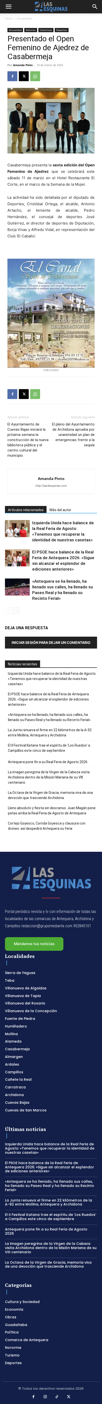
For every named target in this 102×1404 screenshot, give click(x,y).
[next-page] (16, 611)
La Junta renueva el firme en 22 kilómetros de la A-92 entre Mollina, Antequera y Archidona (50, 732)
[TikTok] (57, 1397)
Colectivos (46, 30)
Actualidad (24, 18)
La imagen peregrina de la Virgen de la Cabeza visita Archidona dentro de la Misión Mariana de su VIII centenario (49, 777)
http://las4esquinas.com (51, 485)
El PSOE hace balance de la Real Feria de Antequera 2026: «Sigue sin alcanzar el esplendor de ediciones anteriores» (48, 699)
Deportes (61, 30)
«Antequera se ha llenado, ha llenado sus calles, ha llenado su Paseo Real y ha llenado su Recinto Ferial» (49, 717)
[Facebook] (12, 76)
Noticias (31, 30)
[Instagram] (45, 1397)
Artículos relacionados (26, 510)
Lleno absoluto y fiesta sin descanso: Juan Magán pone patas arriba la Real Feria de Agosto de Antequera (52, 810)
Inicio (8, 18)
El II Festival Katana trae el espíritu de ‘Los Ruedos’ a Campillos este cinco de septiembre (49, 747)
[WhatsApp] (35, 76)
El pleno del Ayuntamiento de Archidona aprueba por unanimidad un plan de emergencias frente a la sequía (73, 434)
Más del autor (60, 510)
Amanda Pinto (23, 65)
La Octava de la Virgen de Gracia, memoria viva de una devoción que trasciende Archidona (50, 795)
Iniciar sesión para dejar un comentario (51, 642)
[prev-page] (8, 611)
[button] (8, 6)
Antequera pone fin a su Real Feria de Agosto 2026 (47, 762)
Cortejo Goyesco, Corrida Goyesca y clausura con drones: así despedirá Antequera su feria (46, 825)
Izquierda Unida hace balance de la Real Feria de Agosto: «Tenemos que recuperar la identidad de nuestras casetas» (52, 679)
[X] (24, 76)
